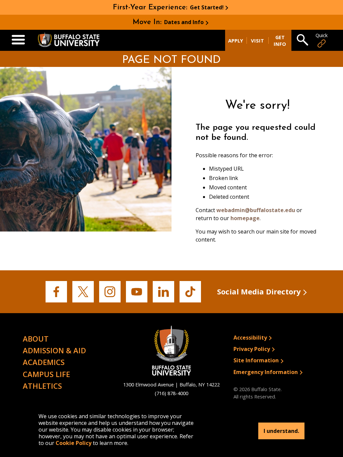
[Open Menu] (18, 40)
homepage (245, 218)
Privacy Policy (251, 349)
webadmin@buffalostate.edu (255, 210)
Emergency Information (265, 372)
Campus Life (46, 374)
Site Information (256, 360)
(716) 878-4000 (171, 393)
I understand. (281, 431)
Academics (44, 362)
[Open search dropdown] (302, 40)
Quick (322, 35)
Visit (257, 40)
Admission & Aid (54, 350)
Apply (235, 40)
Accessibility (250, 337)
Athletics (42, 386)
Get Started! (207, 7)
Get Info (280, 40)
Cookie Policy (73, 443)
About (36, 339)
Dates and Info (184, 22)
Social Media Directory (259, 291)
